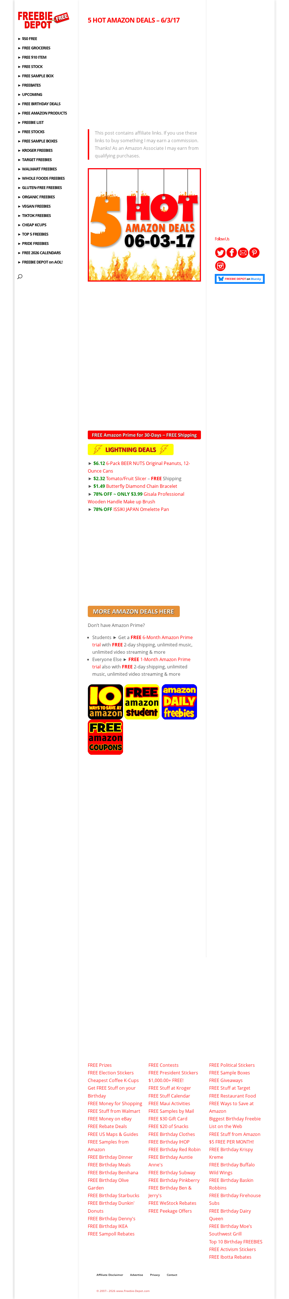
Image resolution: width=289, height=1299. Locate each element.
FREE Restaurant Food (232, 1096)
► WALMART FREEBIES (37, 169)
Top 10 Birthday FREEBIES (235, 1242)
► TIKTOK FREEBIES (34, 216)
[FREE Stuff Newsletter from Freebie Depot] (243, 256)
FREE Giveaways (226, 1080)
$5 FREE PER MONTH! (231, 1142)
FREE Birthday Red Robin (174, 1149)
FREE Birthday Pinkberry (174, 1180)
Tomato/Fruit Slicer (119, 478)
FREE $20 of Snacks (168, 1126)
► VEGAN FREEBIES (34, 206)
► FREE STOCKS (30, 132)
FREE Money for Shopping (115, 1103)
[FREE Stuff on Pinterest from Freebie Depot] (254, 256)
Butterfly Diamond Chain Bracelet (135, 486)
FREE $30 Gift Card (167, 1119)
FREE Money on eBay (110, 1119)
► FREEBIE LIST (30, 122)
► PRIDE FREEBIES (33, 244)
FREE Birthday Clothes (171, 1134)
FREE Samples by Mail (171, 1111)
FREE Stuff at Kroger (169, 1088)
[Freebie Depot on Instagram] (220, 270)
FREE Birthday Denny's (111, 1218)
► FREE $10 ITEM (31, 57)
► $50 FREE (27, 39)
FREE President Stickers (173, 1073)
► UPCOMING (29, 95)
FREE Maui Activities (169, 1103)
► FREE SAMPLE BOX (35, 76)
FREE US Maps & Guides (113, 1134)
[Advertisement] (144, 75)
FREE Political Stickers (232, 1065)
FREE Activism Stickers (232, 1249)
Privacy (155, 1275)
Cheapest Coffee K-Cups (113, 1080)
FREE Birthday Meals (109, 1165)
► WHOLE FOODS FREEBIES (41, 178)
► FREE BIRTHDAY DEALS (38, 104)
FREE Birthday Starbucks (113, 1195)
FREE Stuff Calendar (169, 1096)
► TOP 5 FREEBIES (32, 234)
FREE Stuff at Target (229, 1088)
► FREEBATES (29, 85)
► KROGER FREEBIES (34, 150)
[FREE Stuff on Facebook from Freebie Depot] (231, 256)
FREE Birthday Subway (171, 1172)
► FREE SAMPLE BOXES (37, 141)
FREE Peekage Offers (170, 1211)
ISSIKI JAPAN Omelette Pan (131, 509)
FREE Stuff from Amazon (234, 1134)
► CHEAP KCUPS (31, 225)
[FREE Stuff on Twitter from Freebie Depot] (220, 256)
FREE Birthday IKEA (108, 1226)
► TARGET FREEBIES (34, 160)
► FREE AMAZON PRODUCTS (42, 113)
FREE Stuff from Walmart (114, 1111)
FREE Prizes (100, 1065)
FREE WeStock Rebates (172, 1203)
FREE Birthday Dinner (110, 1157)
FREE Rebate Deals (107, 1126)
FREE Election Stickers (111, 1073)
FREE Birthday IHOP (169, 1142)
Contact (172, 1275)
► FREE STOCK (29, 67)
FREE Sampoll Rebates (111, 1234)
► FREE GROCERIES (33, 48)
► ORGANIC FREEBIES (36, 197)
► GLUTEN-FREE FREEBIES (39, 188)
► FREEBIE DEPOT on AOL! (39, 262)
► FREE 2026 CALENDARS (39, 253)
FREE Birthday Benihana (113, 1172)
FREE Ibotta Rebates (230, 1257)
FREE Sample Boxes (229, 1073)
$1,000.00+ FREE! (165, 1080)
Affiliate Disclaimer (110, 1275)
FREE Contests (163, 1065)
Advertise (136, 1275)
